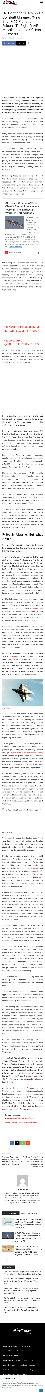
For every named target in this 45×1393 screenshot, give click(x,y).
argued (35, 608)
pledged (13, 275)
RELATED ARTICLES (11, 1213)
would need (32, 1076)
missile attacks (33, 868)
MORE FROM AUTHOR (29, 1213)
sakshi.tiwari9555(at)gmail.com (20, 1118)
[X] (17, 1143)
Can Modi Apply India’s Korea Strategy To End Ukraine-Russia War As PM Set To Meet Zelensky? (12, 1160)
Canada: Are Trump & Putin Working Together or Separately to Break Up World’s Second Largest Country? (21, 1310)
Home (4, 8)
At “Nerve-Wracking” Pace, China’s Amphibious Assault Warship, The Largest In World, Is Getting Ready (33, 1162)
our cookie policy (7, 1387)
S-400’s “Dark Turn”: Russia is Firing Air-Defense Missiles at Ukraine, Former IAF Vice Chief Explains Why (22, 1281)
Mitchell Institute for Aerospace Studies (26, 753)
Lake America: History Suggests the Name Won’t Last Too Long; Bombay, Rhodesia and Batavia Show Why (23, 1273)
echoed (15, 656)
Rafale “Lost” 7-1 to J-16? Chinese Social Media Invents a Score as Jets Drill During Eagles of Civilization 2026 (21, 1290)
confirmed (37, 458)
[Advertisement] (22, 71)
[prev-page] (3, 1260)
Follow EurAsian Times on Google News (21, 1122)
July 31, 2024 (31, 344)
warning (11, 479)
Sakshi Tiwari (9, 38)
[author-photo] (22, 1186)
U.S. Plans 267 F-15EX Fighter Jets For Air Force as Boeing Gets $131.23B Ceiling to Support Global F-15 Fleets (22, 1300)
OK (41, 1390)
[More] (28, 43)
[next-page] (7, 1260)
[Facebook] (12, 1143)
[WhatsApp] (22, 1143)
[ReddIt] (28, 1143)
